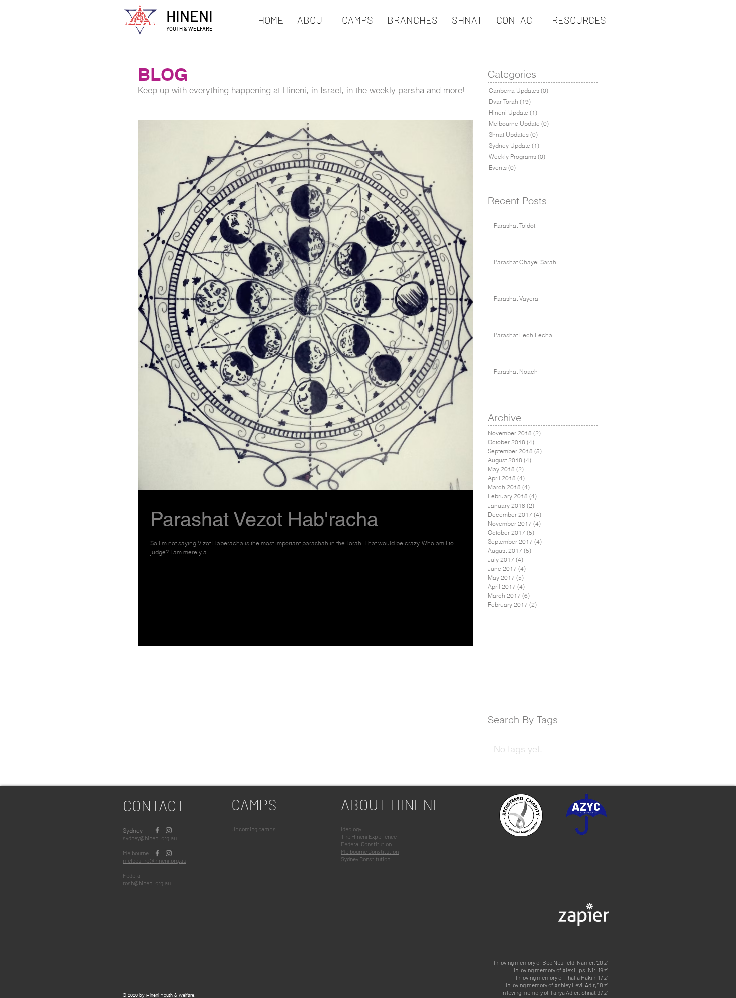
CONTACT (154, 805)
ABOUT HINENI (389, 804)
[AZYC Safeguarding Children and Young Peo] (586, 816)
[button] (357, 19)
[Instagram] (169, 830)
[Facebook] (157, 830)
